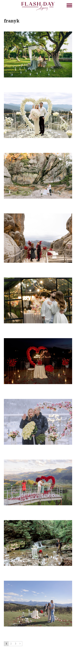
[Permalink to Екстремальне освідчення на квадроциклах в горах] (38, 582)
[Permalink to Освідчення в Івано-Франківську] (38, 279)
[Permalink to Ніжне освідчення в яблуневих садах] (38, 33)
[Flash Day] (38, 5)
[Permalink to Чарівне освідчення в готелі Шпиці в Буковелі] (38, 94)
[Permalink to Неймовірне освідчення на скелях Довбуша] (38, 154)
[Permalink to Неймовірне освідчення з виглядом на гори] (38, 461)
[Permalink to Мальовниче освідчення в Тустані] (38, 215)
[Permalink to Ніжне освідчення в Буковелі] (38, 400)
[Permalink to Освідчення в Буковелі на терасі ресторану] (38, 340)
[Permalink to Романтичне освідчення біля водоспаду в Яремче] (38, 522)
